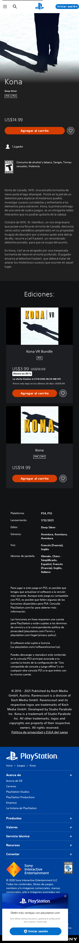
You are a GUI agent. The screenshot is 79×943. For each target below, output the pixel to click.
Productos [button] (14, 818)
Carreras (11, 786)
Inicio (9, 765)
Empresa (11, 802)
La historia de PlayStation (21, 808)
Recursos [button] (13, 845)
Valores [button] (12, 827)
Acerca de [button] (13, 775)
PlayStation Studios (17, 792)
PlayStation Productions (20, 797)
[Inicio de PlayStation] (39, 6)
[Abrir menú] (5, 6)
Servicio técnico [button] (18, 836)
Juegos (21, 765)
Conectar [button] (13, 854)
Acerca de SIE (14, 781)
